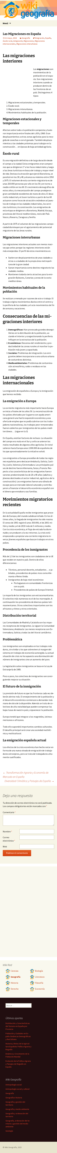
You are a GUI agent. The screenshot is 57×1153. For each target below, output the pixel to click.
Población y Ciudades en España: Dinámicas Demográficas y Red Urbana (18, 1036)
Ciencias (14, 971)
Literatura (39, 977)
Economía (40, 989)
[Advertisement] (18, 83)
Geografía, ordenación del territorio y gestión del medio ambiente (18, 1123)
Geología (9, 1131)
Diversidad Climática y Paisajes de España (29, 781)
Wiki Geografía (11, 1147)
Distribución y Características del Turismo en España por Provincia (18, 1026)
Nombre (7, 831)
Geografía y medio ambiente (17, 1109)
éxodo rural (7, 41)
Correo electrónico (9, 839)
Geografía (26, 38)
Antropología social (14, 1084)
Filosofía (39, 983)
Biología (39, 971)
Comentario (9, 812)
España (48, 38)
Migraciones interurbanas (26, 44)
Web (5, 846)
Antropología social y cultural (17, 1089)
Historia (14, 983)
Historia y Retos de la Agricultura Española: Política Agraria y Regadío (18, 1046)
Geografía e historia (14, 1097)
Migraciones (29, 41)
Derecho (15, 989)
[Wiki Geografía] (28, 10)
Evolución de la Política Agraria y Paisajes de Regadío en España (18, 1064)
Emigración (39, 38)
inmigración (18, 41)
